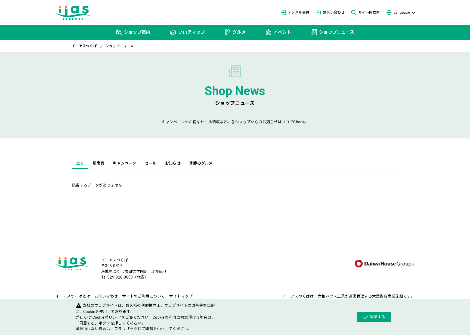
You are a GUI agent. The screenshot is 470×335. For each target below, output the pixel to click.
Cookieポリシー (106, 317)
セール (150, 163)
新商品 (98, 163)
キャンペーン (124, 163)
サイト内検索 (369, 12)
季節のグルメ (201, 163)
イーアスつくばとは (72, 296)
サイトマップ (181, 296)
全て (80, 163)
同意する (374, 317)
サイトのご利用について (143, 296)
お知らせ (173, 163)
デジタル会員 (299, 12)
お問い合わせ (334, 12)
